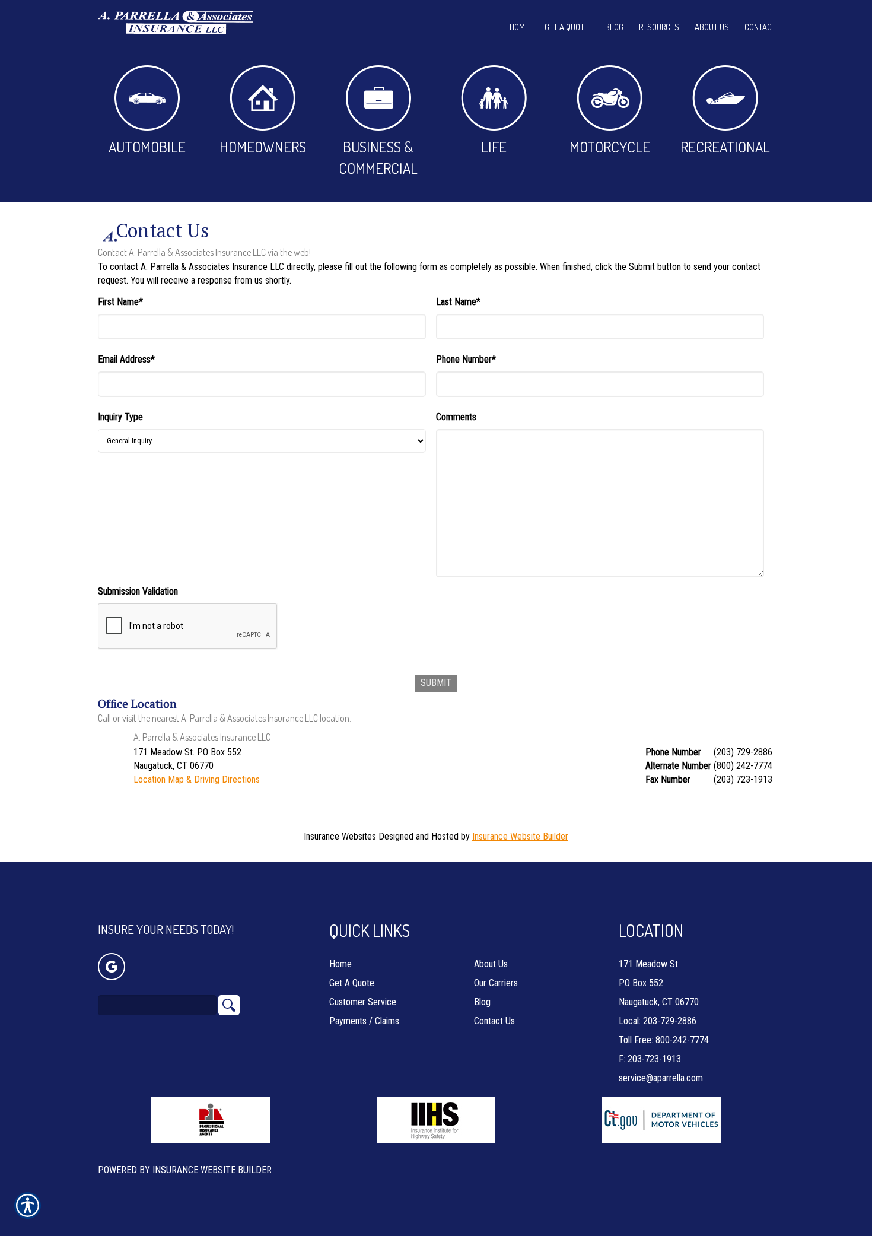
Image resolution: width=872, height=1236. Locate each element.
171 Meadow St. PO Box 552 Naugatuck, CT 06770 (659, 983)
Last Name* (458, 301)
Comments (456, 416)
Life (494, 146)
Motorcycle (609, 146)
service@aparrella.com (661, 1078)
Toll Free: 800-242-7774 (664, 1040)
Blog (482, 1002)
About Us (491, 964)
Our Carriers (496, 983)
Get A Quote (351, 983)
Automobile (147, 146)
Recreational (725, 146)
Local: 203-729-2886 (657, 1021)
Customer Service (362, 1002)
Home (340, 964)
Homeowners (262, 146)
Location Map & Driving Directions (196, 779)
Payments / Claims (364, 1021)
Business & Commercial (378, 157)
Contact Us (494, 1021)
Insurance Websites (340, 836)
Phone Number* (466, 359)
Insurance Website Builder (520, 836)
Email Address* (126, 359)
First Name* (120, 301)
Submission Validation (138, 591)
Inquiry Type (120, 416)
